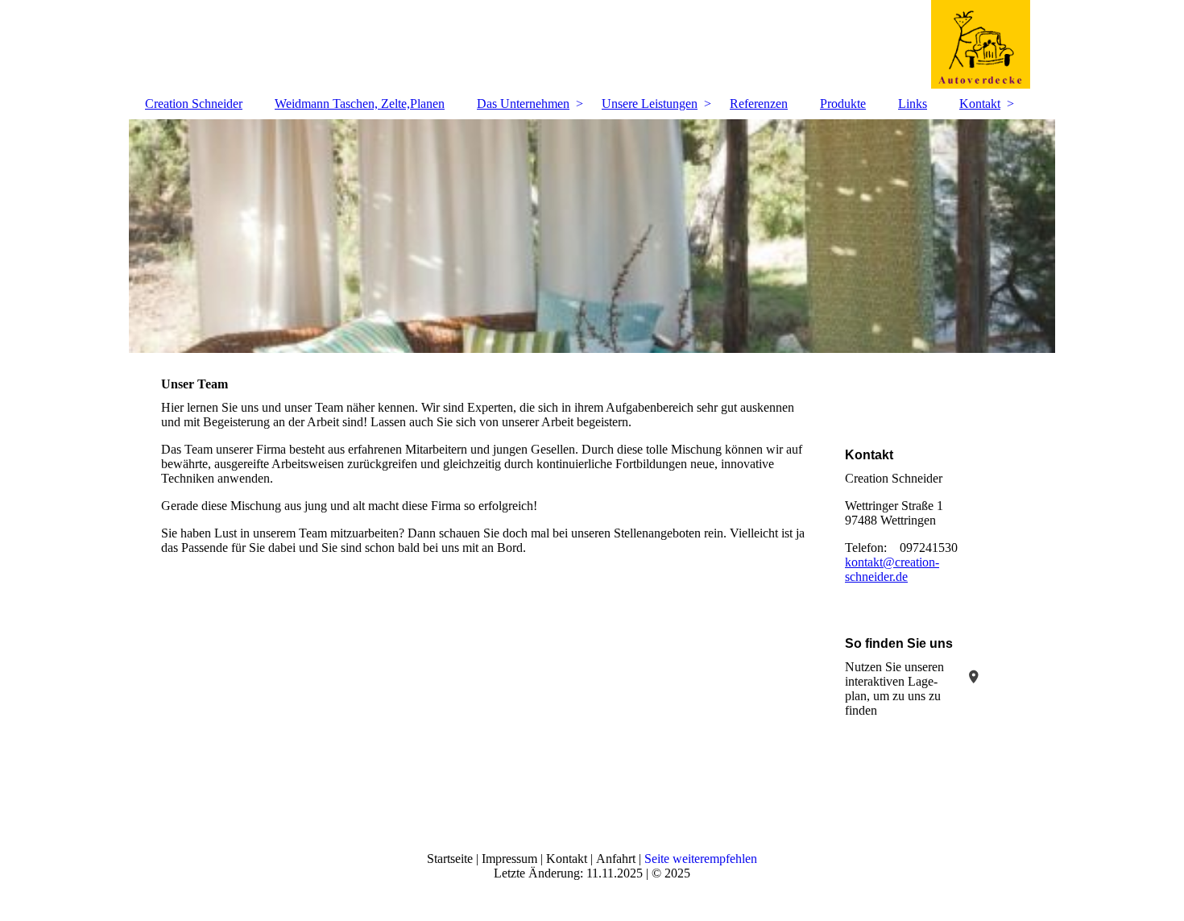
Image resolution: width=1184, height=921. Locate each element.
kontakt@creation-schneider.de (892, 569)
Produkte (843, 103)
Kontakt (979, 103)
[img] (592, 44)
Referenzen (759, 103)
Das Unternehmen (523, 103)
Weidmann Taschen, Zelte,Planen (360, 103)
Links (912, 103)
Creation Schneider (193, 103)
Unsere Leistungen (650, 103)
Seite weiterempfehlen (700, 858)
